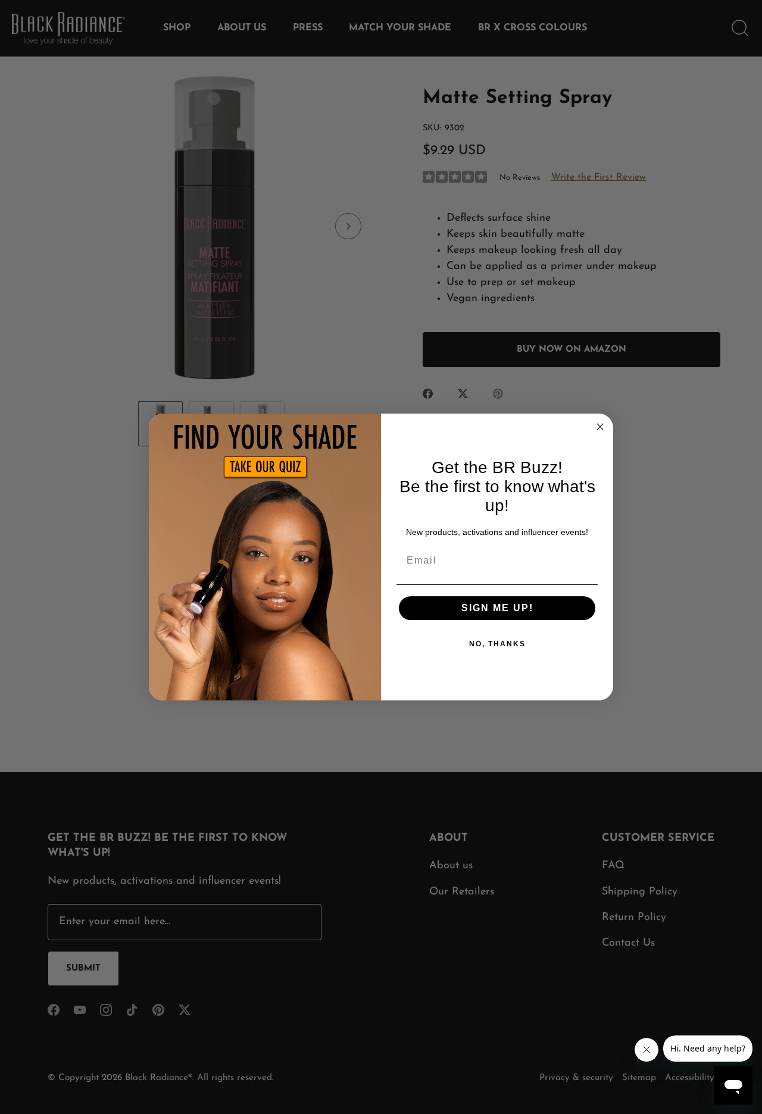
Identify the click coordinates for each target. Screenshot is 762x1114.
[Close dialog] (600, 427)
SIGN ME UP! (497, 608)
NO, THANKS (497, 644)
